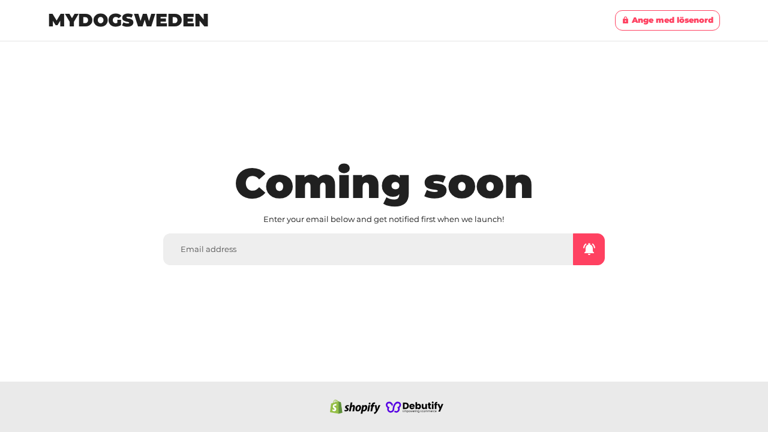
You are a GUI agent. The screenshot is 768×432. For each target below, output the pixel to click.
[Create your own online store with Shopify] (355, 407)
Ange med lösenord (667, 20)
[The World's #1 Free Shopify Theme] (414, 407)
